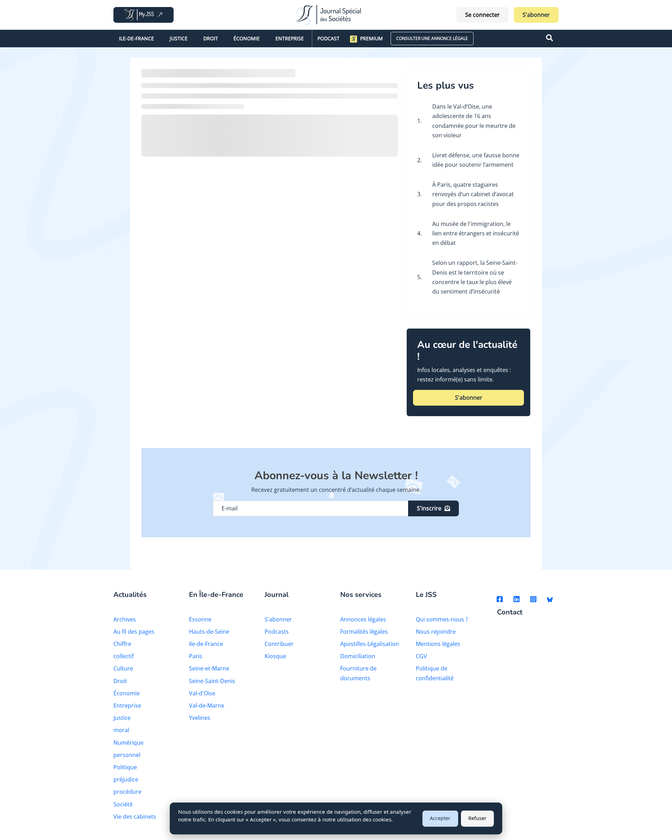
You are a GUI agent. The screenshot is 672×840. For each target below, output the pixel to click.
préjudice (125, 779)
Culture (123, 668)
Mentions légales (438, 644)
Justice (179, 38)
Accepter (440, 818)
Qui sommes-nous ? (442, 619)
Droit (210, 38)
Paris (195, 656)
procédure (127, 792)
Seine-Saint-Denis (212, 681)
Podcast (328, 38)
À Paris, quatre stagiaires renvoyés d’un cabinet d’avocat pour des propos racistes (473, 194)
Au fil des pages (133, 631)
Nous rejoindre (436, 631)
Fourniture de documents (358, 673)
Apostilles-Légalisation (369, 644)
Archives (124, 619)
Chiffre (122, 644)
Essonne (200, 619)
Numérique (128, 742)
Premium (371, 38)
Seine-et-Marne (209, 668)
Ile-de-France (136, 38)
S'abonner (536, 15)
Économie (246, 38)
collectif (123, 656)
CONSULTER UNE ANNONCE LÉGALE (432, 38)
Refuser (477, 818)
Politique (125, 767)
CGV (421, 656)
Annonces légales (363, 619)
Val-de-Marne (206, 705)
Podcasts (277, 631)
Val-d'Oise (202, 693)
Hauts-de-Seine (209, 631)
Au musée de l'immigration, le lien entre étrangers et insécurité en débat (475, 233)
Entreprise (289, 38)
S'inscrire (429, 508)
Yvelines (199, 718)
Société (123, 804)
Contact (510, 612)
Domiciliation (357, 656)
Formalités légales (364, 631)
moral (121, 730)
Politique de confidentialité (435, 673)
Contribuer (279, 644)
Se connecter (482, 15)
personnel (126, 755)
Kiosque (275, 656)
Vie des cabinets (134, 816)
